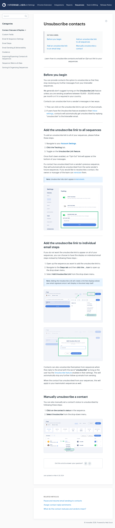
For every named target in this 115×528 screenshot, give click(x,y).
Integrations (59, 5)
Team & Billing (92, 5)
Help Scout (109, 522)
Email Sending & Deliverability (14, 48)
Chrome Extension (44, 5)
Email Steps (6, 43)
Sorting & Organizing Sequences (15, 67)
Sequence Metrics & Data (12, 63)
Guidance (6, 52)
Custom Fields (7, 34)
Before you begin (54, 39)
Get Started (13, 5)
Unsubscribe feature (63, 373)
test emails (80, 179)
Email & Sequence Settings (12, 39)
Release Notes (106, 5)
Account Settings (28, 5)
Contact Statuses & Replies (13, 30)
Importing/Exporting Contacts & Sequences (14, 57)
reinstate (77, 172)
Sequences (79, 5)
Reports (69, 5)
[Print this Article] (106, 21)
